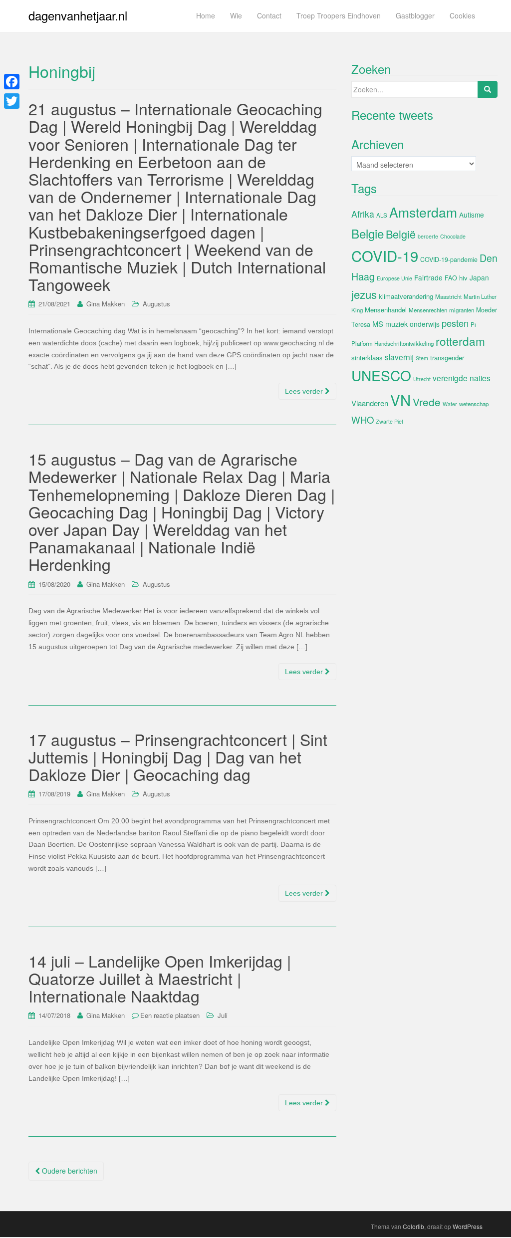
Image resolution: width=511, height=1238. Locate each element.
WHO (362, 419)
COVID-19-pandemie (449, 259)
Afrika (362, 214)
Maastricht (448, 296)
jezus (364, 294)
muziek (396, 324)
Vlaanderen (369, 403)
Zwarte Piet (389, 421)
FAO (451, 277)
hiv (463, 277)
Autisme (471, 215)
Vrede (427, 401)
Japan (479, 277)
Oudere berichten (68, 1171)
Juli (223, 1015)
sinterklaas (367, 357)
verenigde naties (462, 377)
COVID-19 (384, 255)
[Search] (488, 89)
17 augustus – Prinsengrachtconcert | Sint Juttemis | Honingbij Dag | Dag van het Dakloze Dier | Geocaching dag (177, 756)
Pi (473, 324)
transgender (447, 357)
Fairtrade (428, 277)
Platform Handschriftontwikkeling (392, 343)
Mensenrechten (428, 310)
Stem (422, 358)
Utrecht (422, 379)
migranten (461, 310)
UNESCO (381, 375)
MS (377, 323)
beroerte (428, 236)
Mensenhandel (386, 309)
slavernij (399, 356)
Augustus (156, 303)
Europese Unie (394, 278)
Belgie (367, 233)
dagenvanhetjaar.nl (77, 15)
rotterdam (460, 341)
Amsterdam (423, 212)
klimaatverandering (406, 296)
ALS (381, 215)
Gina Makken (105, 303)
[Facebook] (11, 81)
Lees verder (305, 391)
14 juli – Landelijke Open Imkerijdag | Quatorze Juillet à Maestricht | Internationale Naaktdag (159, 978)
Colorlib (413, 1226)
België (401, 234)
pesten (455, 322)
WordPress (468, 1226)
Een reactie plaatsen (170, 1015)
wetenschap (474, 404)
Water (450, 404)
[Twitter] (11, 101)
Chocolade (453, 236)
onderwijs (425, 324)
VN (400, 399)
